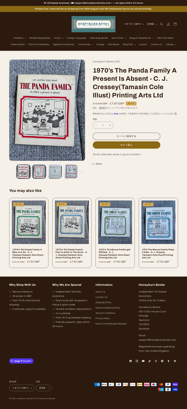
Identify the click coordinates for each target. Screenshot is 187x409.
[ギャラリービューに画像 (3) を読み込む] (55, 172)
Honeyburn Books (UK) (27, 398)
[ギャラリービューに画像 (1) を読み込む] (23, 172)
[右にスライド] (82, 171)
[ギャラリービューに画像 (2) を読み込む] (39, 172)
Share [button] (99, 164)
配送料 (102, 108)
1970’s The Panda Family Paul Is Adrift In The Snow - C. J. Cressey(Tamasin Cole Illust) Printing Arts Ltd (72, 253)
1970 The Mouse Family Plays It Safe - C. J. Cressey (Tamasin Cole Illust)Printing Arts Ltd (158, 253)
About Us (100, 292)
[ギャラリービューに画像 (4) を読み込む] (70, 172)
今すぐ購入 (126, 145)
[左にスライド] (12, 171)
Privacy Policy (103, 318)
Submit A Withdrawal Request (111, 324)
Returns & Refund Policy (108, 308)
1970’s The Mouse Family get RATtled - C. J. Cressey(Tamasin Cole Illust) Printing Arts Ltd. (114, 253)
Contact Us (101, 297)
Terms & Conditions (105, 313)
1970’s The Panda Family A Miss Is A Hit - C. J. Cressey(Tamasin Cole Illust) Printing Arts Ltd (27, 253)
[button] (19, 38)
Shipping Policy (103, 303)
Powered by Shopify (46, 398)
